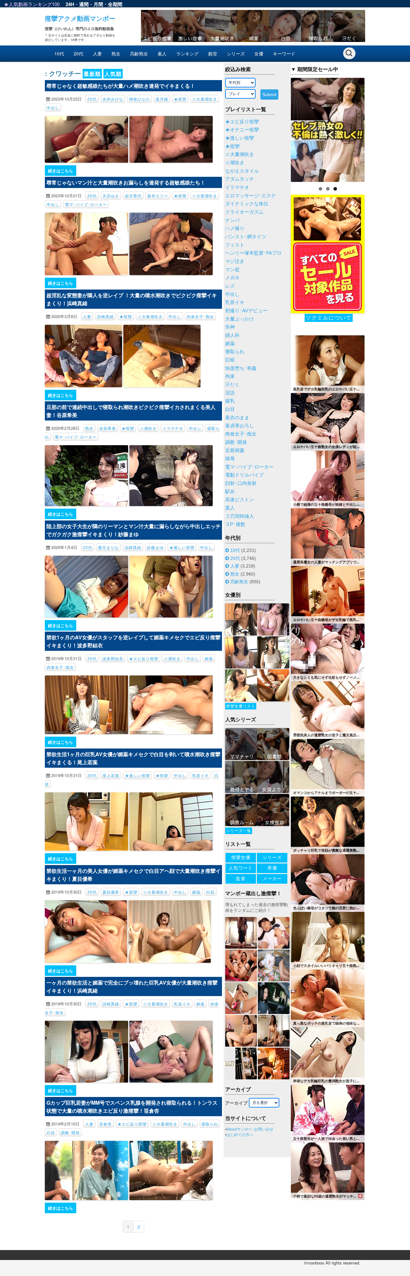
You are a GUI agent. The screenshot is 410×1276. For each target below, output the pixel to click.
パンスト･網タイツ (245, 236)
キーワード (284, 53)
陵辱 (230, 458)
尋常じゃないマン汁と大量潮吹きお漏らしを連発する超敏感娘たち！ (125, 182)
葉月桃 (162, 99)
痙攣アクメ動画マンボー (80, 18)
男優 (272, 868)
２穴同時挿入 (239, 516)
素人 (162, 53)
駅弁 (230, 491)
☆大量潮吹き (204, 99)
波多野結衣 (112, 658)
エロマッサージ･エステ (250, 195)
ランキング (187, 53)
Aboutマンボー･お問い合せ (249, 1129)
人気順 (113, 74)
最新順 (92, 74)
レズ (230, 286)
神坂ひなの (139, 99)
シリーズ (236, 53)
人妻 (97, 53)
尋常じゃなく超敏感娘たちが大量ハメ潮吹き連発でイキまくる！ (120, 85)
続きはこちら (60, 171)
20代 (78, 53)
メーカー (272, 878)
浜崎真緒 (105, 316)
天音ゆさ (110, 195)
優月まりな (108, 547)
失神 (230, 327)
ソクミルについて (329, 318)
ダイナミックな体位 (246, 203)
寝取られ (209, 1123)
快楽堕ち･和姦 (241, 368)
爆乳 (230, 401)
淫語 (230, 393)
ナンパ (232, 220)
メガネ (232, 277)
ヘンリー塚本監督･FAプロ (253, 253)
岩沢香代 (133, 195)
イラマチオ (172, 428)
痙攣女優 (240, 857)
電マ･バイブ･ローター (86, 204)
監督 (241, 878)
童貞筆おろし (239, 425)
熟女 (115, 53)
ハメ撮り (234, 228)
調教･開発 (70, 1132)
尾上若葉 (110, 775)
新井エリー (157, 195)
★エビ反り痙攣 (143, 658)
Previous (279, 128)
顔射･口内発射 (241, 483)
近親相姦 (234, 450)
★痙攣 (180, 99)
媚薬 (209, 658)
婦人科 (232, 335)
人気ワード (241, 868)
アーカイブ (236, 1103)
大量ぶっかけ (239, 319)
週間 (84, 4)
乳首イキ (200, 775)
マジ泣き (234, 261)
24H (70, 4)
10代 (59, 53)
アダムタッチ (239, 179)
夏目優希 (110, 892)
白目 (210, 892)
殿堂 (212, 53)
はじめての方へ (239, 1135)
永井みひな (112, 99)
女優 (258, 53)
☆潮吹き (148, 428)
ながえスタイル (242, 171)
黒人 (230, 508)
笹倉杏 (105, 1123)
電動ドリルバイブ (244, 475)
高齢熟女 (139, 53)
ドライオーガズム (244, 212)
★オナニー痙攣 (242, 129)
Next (376, 128)
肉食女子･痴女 (200, 316)
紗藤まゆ (155, 547)
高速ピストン (239, 499)
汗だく (232, 384)
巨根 (230, 360)
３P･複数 (235, 524)
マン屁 (232, 269)
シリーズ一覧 (238, 831)
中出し (53, 107)
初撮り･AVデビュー (246, 310)
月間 (98, 4)
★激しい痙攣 (181, 547)
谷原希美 (107, 428)
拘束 (230, 376)
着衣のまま (237, 417)
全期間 (115, 4)
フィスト (234, 245)
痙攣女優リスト (240, 706)
